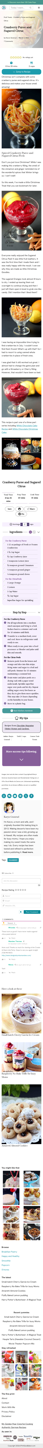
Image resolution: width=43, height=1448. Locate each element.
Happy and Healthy (10, 1256)
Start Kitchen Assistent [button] (23, 710)
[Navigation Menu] (38, 7)
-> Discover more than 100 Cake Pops (21, 2)
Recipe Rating (8, 890)
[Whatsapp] (4, 796)
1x (30, 532)
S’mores (5, 1269)
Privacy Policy (8, 1411)
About (4, 1398)
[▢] (5, 544)
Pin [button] (22, 514)
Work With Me (8, 1407)
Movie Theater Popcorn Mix (21, 1343)
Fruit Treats (8, 17)
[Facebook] (31, 796)
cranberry (13, 860)
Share (32, 509)
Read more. (27, 852)
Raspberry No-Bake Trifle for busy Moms (20, 1286)
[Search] (30, 8)
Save (10, 509)
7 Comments (8, 41)
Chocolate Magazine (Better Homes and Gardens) (19, 727)
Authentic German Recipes (14, 1427)
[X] (26, 796)
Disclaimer (6, 1416)
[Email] (15, 796)
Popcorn (5, 1265)
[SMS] (9, 796)
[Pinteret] (20, 796)
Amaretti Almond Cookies (15, 1145)
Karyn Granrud (11, 38)
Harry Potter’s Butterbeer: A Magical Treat (21, 1299)
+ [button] (28, 524)
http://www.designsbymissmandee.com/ (16, 955)
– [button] (21, 524)
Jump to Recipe (22, 71)
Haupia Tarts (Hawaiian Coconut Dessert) (21, 1339)
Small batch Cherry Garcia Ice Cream (20, 1035)
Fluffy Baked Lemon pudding (15, 1295)
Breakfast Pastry (9, 1251)
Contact (5, 1402)
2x (34, 532)
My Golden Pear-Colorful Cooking (17, 1424)
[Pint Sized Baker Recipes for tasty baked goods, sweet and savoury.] (4, 7)
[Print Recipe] (19, 509)
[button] (11, 57)
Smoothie (6, 1260)
